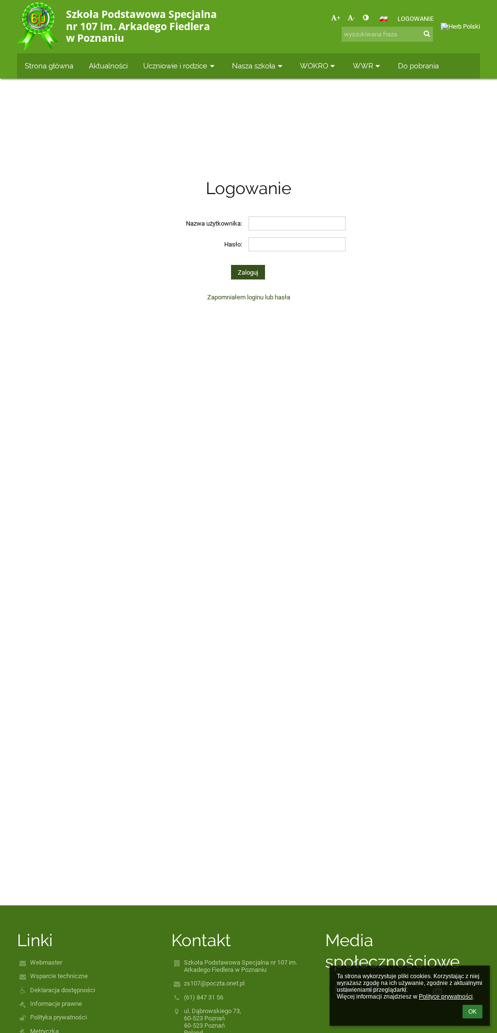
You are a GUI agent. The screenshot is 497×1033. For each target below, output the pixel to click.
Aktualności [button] (108, 66)
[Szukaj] (426, 34)
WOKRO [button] (314, 66)
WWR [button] (363, 66)
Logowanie (415, 18)
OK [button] (472, 1011)
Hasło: (233, 244)
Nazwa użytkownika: (214, 223)
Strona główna (226, 120)
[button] (366, 18)
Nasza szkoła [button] (253, 66)
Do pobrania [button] (418, 66)
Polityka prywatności (58, 1017)
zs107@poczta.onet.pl (214, 983)
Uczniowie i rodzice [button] (175, 66)
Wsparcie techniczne (59, 976)
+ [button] (338, 17)
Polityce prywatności (446, 996)
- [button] (354, 17)
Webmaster (46, 962)
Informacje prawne (56, 1003)
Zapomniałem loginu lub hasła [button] (248, 297)
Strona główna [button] (49, 66)
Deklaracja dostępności (62, 990)
